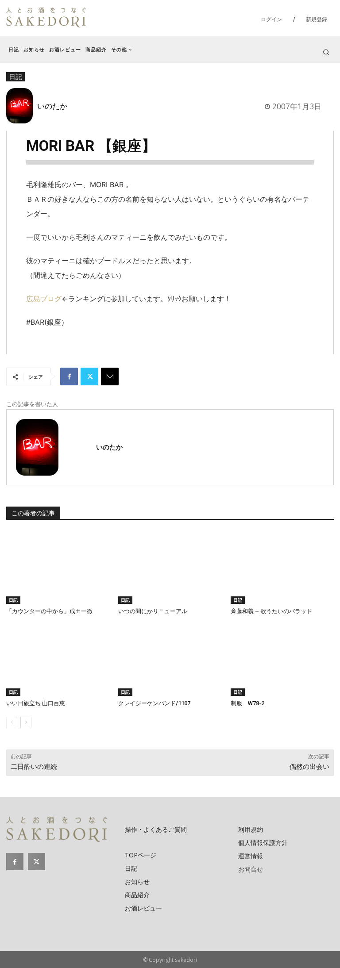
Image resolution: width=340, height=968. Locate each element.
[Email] (110, 376)
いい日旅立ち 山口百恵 (35, 703)
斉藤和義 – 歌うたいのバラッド (271, 611)
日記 (13, 600)
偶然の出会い (309, 767)
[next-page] (25, 722)
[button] (326, 52)
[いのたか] (21, 105)
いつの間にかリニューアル (152, 611)
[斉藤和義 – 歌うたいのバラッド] (282, 567)
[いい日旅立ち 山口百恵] (57, 660)
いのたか (52, 105)
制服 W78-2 (247, 703)
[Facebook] (69, 376)
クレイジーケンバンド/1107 (154, 703)
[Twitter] (89, 376)
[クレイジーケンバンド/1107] (169, 660)
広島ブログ (44, 298)
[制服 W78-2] (282, 660)
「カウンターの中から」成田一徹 (49, 611)
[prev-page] (11, 722)
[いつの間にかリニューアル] (169, 567)
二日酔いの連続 (34, 767)
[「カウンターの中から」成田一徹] (57, 567)
